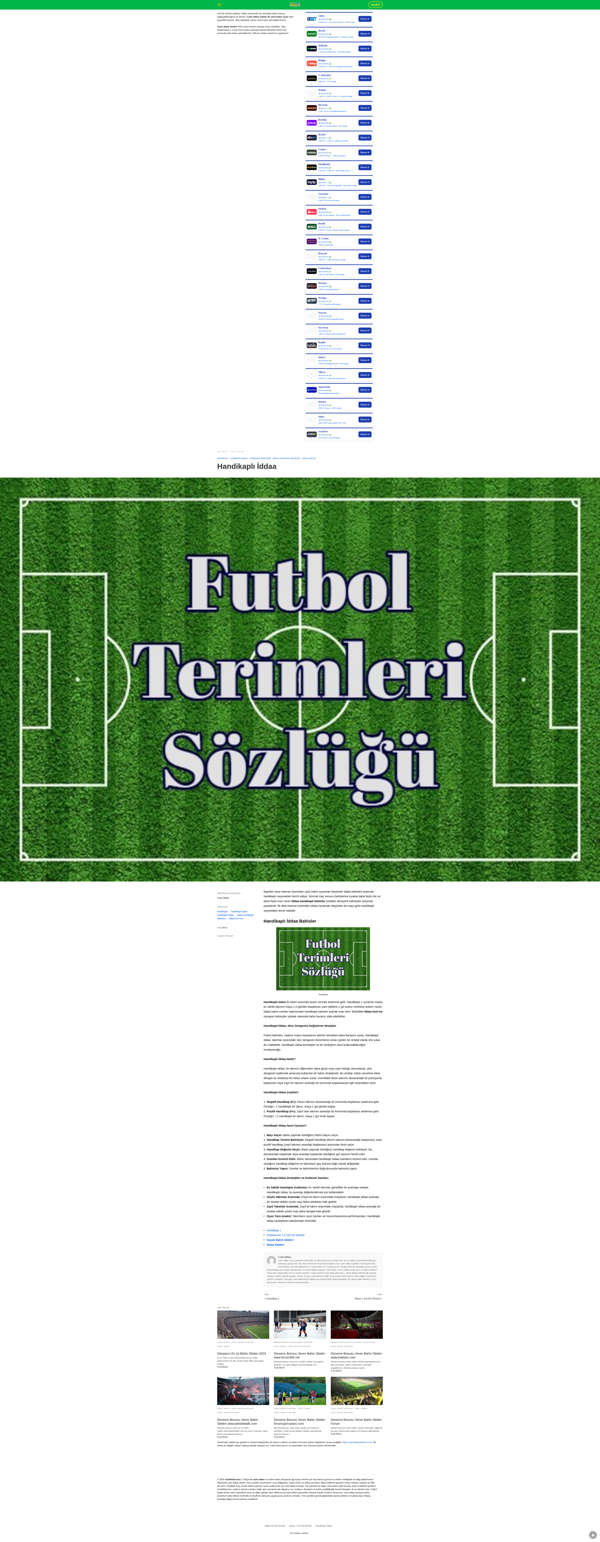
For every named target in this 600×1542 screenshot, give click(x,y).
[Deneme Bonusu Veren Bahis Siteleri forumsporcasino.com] (300, 1391)
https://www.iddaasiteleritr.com (357, 1442)
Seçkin (375, 4)
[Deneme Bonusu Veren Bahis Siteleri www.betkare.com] (357, 1325)
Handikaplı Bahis (239, 458)
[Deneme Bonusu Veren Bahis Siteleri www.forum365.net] (300, 1325)
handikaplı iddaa (225, 915)
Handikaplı (222, 458)
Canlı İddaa (223, 1346)
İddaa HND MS (237, 451)
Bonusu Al (365, 18)
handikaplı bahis (239, 911)
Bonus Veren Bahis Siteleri (346, 1342)
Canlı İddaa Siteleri (228, 1412)
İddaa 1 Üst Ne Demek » (368, 1298)
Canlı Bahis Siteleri (242, 1342)
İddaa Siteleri (275, 1244)
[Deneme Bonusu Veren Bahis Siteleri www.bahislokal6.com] (243, 1391)
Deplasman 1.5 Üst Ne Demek (286, 1235)
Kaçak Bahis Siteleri (280, 1240)
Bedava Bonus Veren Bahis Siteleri (293, 1342)
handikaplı (222, 911)
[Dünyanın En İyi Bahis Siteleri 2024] (243, 1325)
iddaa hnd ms (236, 918)
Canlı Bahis (223, 1342)
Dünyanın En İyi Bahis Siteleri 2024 (241, 1353)
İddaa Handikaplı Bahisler (286, 458)
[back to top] (593, 1535)
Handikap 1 (274, 1230)
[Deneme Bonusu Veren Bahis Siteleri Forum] (357, 1391)
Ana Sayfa (222, 451)
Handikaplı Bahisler (260, 458)
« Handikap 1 (271, 1298)
